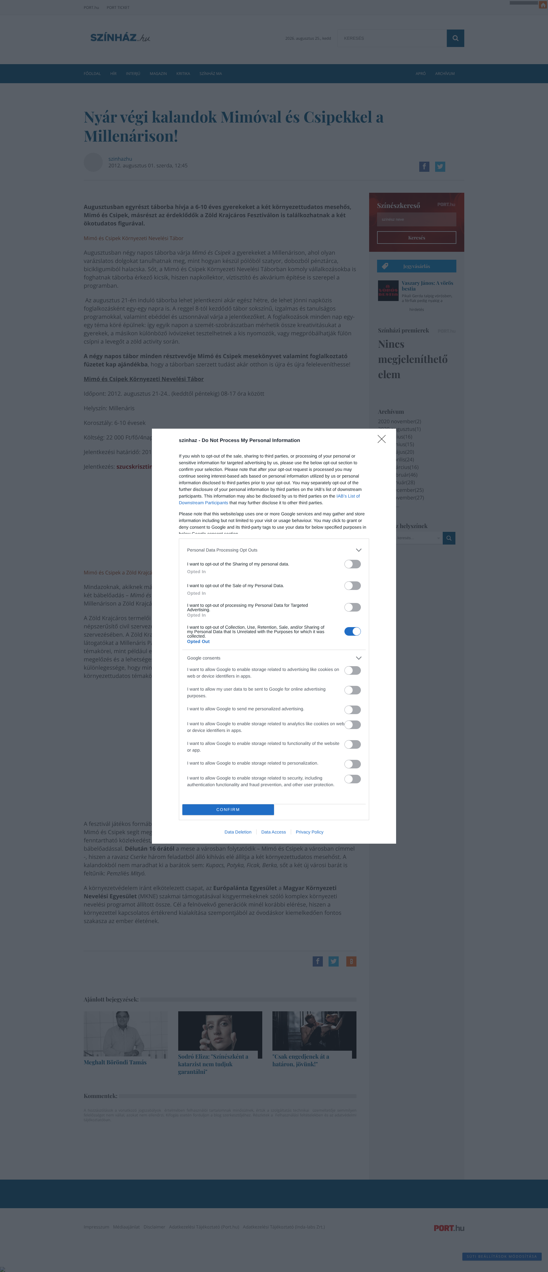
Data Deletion (238, 831)
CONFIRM (228, 809)
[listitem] (274, 550)
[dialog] (274, 636)
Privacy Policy (309, 831)
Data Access (273, 831)
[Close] (384, 441)
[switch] (352, 564)
